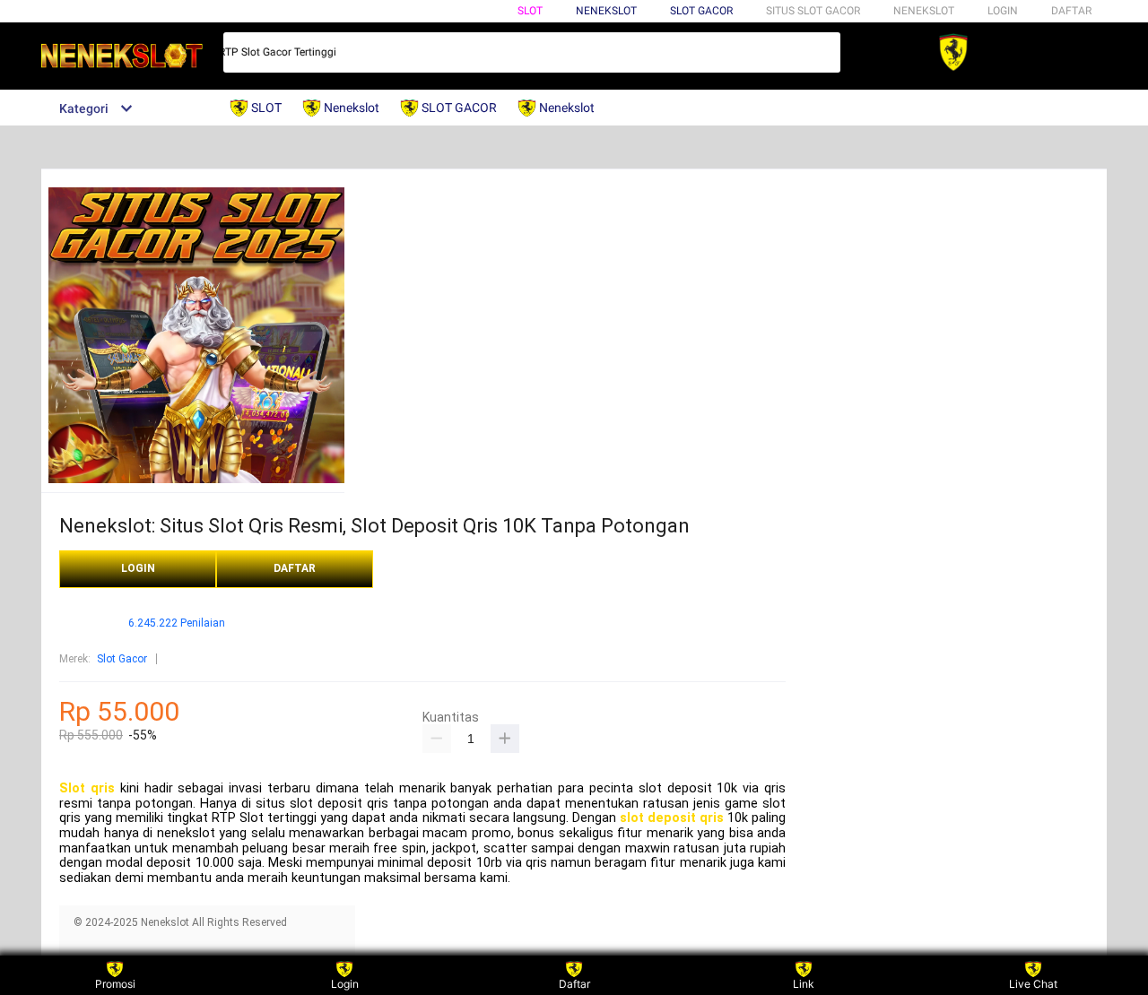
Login (345, 984)
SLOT (530, 10)
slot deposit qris (672, 818)
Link (803, 984)
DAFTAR (1071, 10)
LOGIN (1002, 10)
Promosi (115, 984)
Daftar (574, 984)
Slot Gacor (701, 10)
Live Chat (1033, 984)
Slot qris (87, 788)
